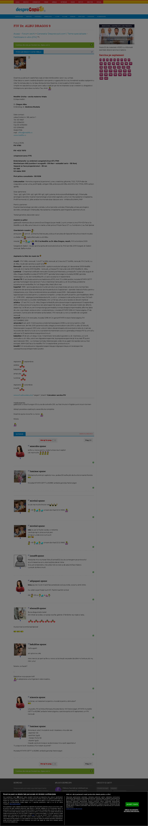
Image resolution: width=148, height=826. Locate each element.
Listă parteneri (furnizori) (74, 809)
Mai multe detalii (15, 804)
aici (33, 815)
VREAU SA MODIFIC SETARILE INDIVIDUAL (131, 810)
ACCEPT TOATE (132, 804)
